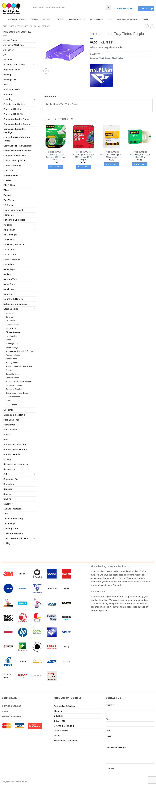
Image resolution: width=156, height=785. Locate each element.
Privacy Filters (12, 362)
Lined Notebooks (11, 259)
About (5, 711)
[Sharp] (23, 676)
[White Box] (52, 676)
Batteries (9, 317)
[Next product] (147, 26)
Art (4, 55)
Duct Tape (8, 170)
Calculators (10, 321)
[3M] (8, 573)
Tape (5, 513)
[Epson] (52, 603)
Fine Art (7, 195)
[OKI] (52, 646)
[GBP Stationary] (37, 617)
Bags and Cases (11, 69)
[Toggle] (34, 64)
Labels (8, 340)
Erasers (7, 180)
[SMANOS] (37, 676)
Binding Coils (9, 79)
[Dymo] (23, 603)
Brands (145, 19)
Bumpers (7, 94)
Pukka (23, 661)
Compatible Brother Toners (16, 124)
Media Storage (12, 347)
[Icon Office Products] (37, 632)
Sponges (7, 489)
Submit (112, 768)
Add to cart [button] (55, 167)
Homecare (8, 215)
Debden (66, 588)
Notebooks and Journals (15, 304)
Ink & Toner (59, 19)
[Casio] (8, 588)
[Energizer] (37, 603)
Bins (5, 84)
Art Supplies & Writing (17, 19)
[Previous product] (152, 26)
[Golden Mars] (52, 617)
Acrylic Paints (10, 40)
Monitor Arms (9, 289)
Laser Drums (9, 249)
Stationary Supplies (14, 385)
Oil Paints (8, 410)
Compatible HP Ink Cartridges (18, 146)
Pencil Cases (11, 359)
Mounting (8, 294)
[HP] (23, 632)
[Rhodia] (37, 661)
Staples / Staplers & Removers (19, 381)
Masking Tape (10, 279)
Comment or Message (116, 747)
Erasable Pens (10, 175)
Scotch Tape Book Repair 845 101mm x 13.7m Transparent (83, 157)
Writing (6, 543)
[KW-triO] (66, 632)
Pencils (7, 434)
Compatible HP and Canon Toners (16, 139)
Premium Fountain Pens (15, 449)
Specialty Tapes (12, 378)
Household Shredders (14, 220)
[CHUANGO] (23, 588)
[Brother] (52, 573)
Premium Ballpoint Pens (15, 444)
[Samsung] (52, 661)
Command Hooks (12, 109)
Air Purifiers (9, 50)
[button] (123, 9)
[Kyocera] (8, 646)
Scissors (9, 370)
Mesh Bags (9, 284)
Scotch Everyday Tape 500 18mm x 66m (111, 155)
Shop (11, 26)
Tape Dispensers (13, 397)
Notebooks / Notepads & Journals (20, 351)
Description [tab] (50, 96)
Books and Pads (11, 89)
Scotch (66, 661)
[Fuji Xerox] (23, 617)
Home (4, 26)
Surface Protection (12, 509)
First (108, 719)
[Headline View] (66, 617)
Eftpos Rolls (11, 328)
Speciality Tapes (13, 374)
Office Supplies (96, 19)
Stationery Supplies (14, 389)
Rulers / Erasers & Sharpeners (19, 366)
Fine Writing (9, 200)
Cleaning (34, 19)
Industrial (46, 19)
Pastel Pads (9, 425)
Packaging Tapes (13, 355)
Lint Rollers (8, 264)
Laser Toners (9, 254)
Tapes (8, 400)
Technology (9, 523)
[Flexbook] (8, 617)
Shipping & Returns (11, 706)
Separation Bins (11, 479)
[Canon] (66, 573)
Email (109, 736)
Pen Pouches (10, 429)
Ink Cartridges (10, 235)
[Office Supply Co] (37, 646)
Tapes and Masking (13, 518)
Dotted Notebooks (12, 165)
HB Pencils (8, 205)
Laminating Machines (13, 244)
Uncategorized (10, 528)
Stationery (8, 504)
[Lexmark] (23, 646)
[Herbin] (8, 632)
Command (52, 588)
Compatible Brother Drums (16, 119)
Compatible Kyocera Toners (17, 150)
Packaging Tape (11, 420)
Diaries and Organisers (14, 160)
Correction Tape (12, 325)
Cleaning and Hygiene (14, 104)
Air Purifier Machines (13, 45)
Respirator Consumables (15, 464)
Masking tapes (12, 343)
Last (108, 730)
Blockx (22, 574)
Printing (7, 459)
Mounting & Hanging (77, 19)
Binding (7, 74)
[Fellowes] (66, 603)
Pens (6, 439)
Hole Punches (11, 336)
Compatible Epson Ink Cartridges (14, 131)
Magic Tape (9, 269)
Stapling (7, 499)
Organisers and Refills (14, 415)
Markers (7, 274)
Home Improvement (13, 210)
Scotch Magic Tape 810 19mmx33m (140, 155)
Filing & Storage (42, 26)
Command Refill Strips (14, 114)
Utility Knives (11, 404)
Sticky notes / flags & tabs (17, 393)
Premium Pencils (11, 454)
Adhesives (10, 313)
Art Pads (7, 59)
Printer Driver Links (12, 716)
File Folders (9, 185)
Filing (6, 190)
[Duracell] (8, 603)
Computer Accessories (14, 155)
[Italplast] (101, 75)
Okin (66, 647)
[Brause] (37, 573)
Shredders (8, 484)
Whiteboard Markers (13, 533)
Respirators (9, 469)
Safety (109, 19)
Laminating (8, 239)
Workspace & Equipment (127, 19)
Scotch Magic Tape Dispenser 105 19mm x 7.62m (55, 157)
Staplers (7, 494)
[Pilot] (8, 661)
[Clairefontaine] (37, 588)
